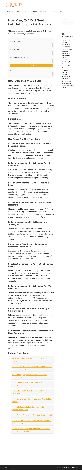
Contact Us (74, 467)
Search (64, 19)
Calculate (31, 65)
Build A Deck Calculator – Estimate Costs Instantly (32, 415)
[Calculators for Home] (14, 4)
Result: (12, 70)
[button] (61, 11)
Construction (10, 11)
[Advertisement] (31, 448)
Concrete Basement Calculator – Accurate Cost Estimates (66, 74)
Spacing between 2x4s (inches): (19, 57)
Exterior (19, 11)
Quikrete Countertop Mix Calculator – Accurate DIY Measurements (66, 64)
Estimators (43, 11)
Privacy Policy (61, 467)
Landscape (34, 11)
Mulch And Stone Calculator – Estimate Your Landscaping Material (67, 53)
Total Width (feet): (15, 49)
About (68, 467)
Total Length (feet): (15, 41)
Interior (26, 11)
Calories (53, 11)
